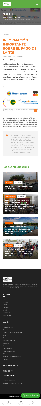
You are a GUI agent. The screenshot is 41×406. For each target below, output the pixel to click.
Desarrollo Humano (9, 340)
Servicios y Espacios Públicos (12, 356)
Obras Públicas (7, 348)
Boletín (5, 310)
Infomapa (5, 307)
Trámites (5, 305)
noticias (10, 18)
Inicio (4, 299)
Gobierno (5, 346)
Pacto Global (7, 315)
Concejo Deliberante (9, 381)
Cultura (5, 335)
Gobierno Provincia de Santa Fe (12, 383)
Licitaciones (6, 313)
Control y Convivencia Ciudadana (13, 332)
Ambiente (6, 330)
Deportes (5, 338)
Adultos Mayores (8, 327)
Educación (6, 343)
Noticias (5, 302)
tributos (17, 18)
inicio (4, 18)
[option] (20, 99)
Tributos (5, 359)
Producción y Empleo (9, 351)
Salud (4, 354)
